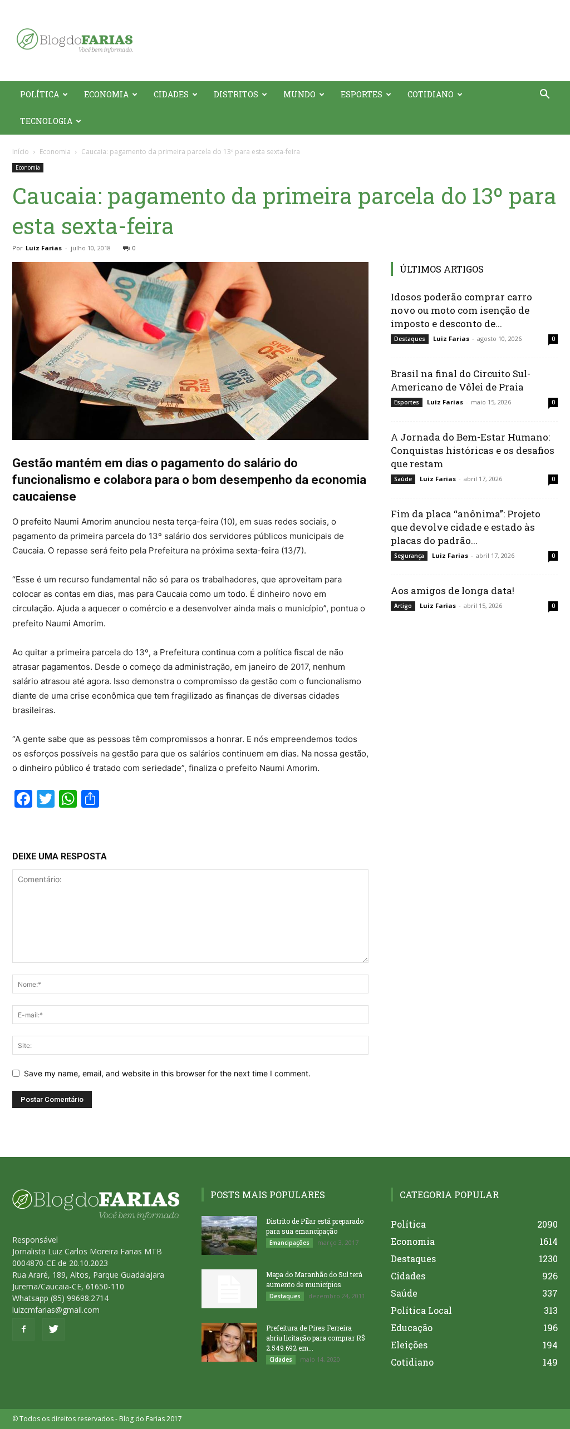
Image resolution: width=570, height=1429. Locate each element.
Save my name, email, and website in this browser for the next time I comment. (167, 1073)
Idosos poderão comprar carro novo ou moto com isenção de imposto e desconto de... (461, 310)
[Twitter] (53, 1329)
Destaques (409, 339)
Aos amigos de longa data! (452, 590)
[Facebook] (23, 1329)
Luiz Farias (44, 248)
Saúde (403, 479)
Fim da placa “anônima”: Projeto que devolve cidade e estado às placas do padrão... (465, 527)
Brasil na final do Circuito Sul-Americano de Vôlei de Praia (460, 380)
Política (39, 94)
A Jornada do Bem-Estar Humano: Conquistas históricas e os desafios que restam (472, 450)
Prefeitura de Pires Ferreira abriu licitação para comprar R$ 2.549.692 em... (315, 1337)
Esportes (361, 94)
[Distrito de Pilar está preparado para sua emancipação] (229, 1235)
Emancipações (289, 1243)
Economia (106, 94)
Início (20, 151)
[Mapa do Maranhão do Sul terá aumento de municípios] (229, 1288)
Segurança (409, 556)
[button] (544, 95)
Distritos (236, 94)
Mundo (299, 94)
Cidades (171, 94)
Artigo (403, 606)
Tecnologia (46, 121)
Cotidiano (430, 94)
